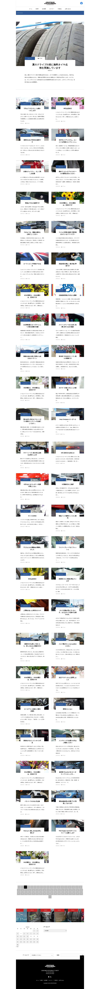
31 (62, 890)
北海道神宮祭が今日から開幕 (68, 295)
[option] (22, 915)
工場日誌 (59, 8)
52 (73, 893)
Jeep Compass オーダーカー (67, 420)
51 (70, 893)
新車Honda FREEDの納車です (32, 141)
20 (22, 890)
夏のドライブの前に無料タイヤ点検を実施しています (50, 66)
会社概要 (44, 8)
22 (29, 890)
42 (37, 893)
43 (40, 893)
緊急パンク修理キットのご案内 (68, 517)
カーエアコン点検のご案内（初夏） (32, 710)
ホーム (30, 8)
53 (77, 893)
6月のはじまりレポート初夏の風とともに (32, 485)
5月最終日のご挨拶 (68, 484)
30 (59, 890)
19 (18, 890)
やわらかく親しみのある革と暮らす (32, 832)
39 (26, 893)
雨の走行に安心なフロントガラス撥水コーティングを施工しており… (32, 421)
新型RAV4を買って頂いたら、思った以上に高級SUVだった (32, 646)
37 (18, 893)
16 (73, 887)
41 (33, 893)
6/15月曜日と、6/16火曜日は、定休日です (32, 296)
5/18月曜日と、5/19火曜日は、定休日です (32, 678)
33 (70, 890)
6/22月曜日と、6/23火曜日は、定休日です (68, 204)
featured (20, 910)
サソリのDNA (32, 516)
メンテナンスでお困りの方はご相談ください (68, 741)
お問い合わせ (68, 8)
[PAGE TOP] (82, 957)
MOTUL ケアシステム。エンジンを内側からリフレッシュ (68, 141)
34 (73, 890)
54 (81, 893)
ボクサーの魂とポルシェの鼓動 (68, 389)
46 (51, 893)
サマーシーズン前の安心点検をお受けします (32, 454)
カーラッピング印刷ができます (32, 265)
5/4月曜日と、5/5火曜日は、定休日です (32, 863)
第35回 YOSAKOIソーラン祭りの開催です (68, 357)
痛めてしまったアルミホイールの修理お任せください (68, 172)
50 (66, 893)
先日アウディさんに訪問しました (68, 678)
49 (62, 893)
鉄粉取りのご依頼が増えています (68, 580)
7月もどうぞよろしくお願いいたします (32, 109)
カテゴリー (51, 8)
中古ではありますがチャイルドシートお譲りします (68, 832)
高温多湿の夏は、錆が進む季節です (68, 265)
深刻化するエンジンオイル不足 (32, 741)
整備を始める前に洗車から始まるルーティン (32, 357)
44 (44, 893)
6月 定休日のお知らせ (67, 453)
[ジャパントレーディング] (50, 3)
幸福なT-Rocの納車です (32, 203)
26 (44, 890)
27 (48, 890)
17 (76, 887)
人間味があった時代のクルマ (32, 610)
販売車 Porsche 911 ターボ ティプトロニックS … (67, 773)
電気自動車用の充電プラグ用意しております (68, 802)
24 (37, 890)
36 (81, 890)
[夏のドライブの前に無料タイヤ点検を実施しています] (50, 44)
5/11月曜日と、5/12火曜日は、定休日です (32, 773)
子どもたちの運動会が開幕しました (32, 548)
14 (65, 887)
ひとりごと (30, 58)
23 (33, 890)
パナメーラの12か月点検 (32, 801)
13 (62, 887)
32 (66, 890)
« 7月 (17, 946)
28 (51, 890)
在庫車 (37, 8)
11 (54, 887)
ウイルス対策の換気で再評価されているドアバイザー (68, 233)
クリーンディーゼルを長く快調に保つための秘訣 (68, 326)
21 (26, 890)
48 (59, 893)
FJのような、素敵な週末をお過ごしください (32, 233)
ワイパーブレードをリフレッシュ (68, 548)
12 (58, 887)
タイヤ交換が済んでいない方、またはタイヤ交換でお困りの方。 (68, 612)
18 (80, 887)
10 (51, 887)
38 (22, 893)
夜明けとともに (67, 709)
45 (48, 893)
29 (55, 890)
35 (77, 890)
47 (55, 893)
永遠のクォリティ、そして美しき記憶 (32, 172)
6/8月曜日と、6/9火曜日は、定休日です (32, 389)
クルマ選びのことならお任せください (68, 645)
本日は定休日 (68, 108)
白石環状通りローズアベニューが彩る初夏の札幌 (32, 326)
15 (69, 887)
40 (29, 893)
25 (40, 890)
